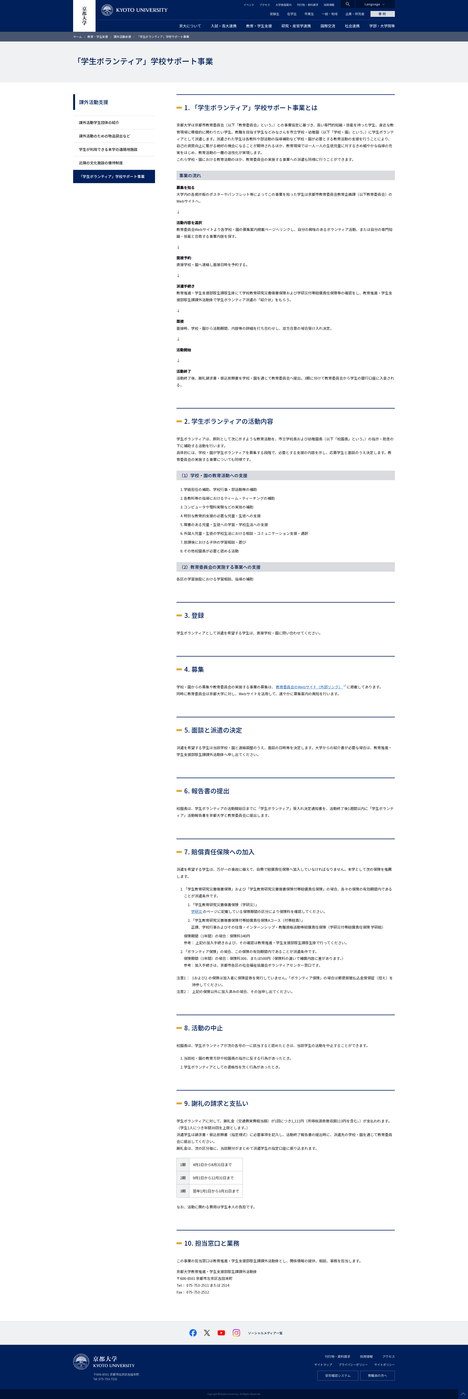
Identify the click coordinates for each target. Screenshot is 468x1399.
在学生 (292, 13)
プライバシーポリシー (353, 1364)
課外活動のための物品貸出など (104, 135)
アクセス (265, 5)
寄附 (383, 13)
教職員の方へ (377, 1375)
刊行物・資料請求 (307, 5)
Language (372, 4)
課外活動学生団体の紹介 (99, 122)
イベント (249, 5)
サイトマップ (323, 1364)
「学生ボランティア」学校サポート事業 (112, 176)
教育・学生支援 (98, 36)
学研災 (197, 911)
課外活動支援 (122, 36)
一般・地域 (330, 13)
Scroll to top (463, 1394)
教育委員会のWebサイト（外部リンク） (309, 686)
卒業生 (309, 13)
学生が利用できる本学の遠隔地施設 (108, 149)
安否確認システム (338, 1375)
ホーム (77, 36)
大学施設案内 (283, 5)
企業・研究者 (354, 13)
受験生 (274, 13)
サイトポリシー (384, 1364)
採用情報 (329, 5)
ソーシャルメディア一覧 (265, 1333)
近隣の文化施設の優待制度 (101, 162)
